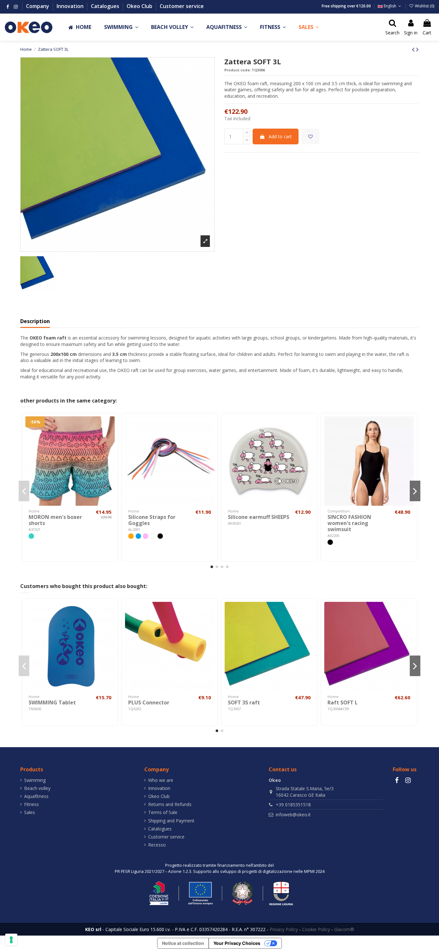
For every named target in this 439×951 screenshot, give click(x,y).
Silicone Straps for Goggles (151, 520)
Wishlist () (424, 6)
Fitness (31, 804)
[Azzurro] (138, 536)
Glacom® (344, 929)
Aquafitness (36, 796)
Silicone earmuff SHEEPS (258, 517)
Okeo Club (140, 6)
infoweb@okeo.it (293, 814)
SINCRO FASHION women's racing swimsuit (349, 523)
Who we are (160, 780)
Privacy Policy (284, 929)
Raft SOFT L (342, 702)
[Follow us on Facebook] (8, 7)
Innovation (71, 6)
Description (35, 321)
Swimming (35, 780)
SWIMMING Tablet (52, 702)
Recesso (157, 845)
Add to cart (280, 136)
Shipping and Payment (171, 821)
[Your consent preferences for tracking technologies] (11, 940)
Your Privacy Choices (236, 943)
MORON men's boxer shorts (55, 520)
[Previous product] (414, 49)
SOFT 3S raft (244, 702)
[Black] (160, 536)
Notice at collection (183, 943)
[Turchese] (31, 536)
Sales (29, 812)
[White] (153, 536)
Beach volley (37, 788)
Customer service (182, 6)
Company (38, 6)
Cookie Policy (316, 929)
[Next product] (417, 49)
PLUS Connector (148, 702)
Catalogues (106, 6)
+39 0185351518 (293, 805)
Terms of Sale (162, 812)
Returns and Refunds (170, 804)
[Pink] (145, 536)
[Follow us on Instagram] (16, 7)
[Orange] (131, 536)
